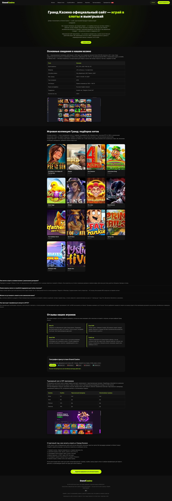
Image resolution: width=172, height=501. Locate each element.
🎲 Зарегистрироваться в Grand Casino (86, 471)
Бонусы (53, 2)
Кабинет (153, 2)
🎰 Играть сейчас (86, 42)
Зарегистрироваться (164, 2)
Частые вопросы (97, 2)
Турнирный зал (108, 2)
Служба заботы (71, 2)
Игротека (87, 2)
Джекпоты (79, 2)
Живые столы (61, 2)
